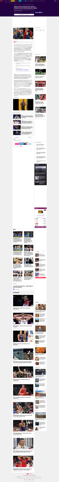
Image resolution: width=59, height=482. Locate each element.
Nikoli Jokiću (23, 44)
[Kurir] (18, 476)
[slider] (16, 109)
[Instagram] (37, 30)
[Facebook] (36, 30)
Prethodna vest (17, 137)
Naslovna (15, 4)
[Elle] (22, 476)
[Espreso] (20, 476)
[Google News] (43, 30)
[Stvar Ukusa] (41, 476)
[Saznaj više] (45, 164)
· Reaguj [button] (38, 78)
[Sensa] (34, 476)
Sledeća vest (29, 137)
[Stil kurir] (24, 476)
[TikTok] (42, 30)
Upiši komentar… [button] (17, 289)
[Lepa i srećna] (29, 476)
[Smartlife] (32, 476)
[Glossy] (26, 476)
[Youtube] (40, 30)
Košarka (20, 4)
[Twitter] (39, 30)
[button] (32, 12)
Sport (17, 4)
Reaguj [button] (14, 310)
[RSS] (45, 30)
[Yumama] (37, 476)
